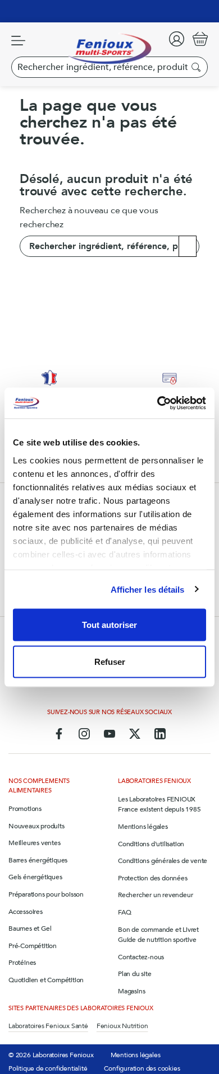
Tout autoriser (109, 625)
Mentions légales (143, 826)
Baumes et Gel (29, 928)
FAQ (124, 912)
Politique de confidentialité (47, 1068)
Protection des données (153, 878)
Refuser (109, 661)
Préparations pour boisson (46, 894)
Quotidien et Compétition (46, 979)
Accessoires (25, 911)
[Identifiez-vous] (176, 38)
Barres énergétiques (37, 860)
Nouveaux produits (36, 826)
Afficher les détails (148, 589)
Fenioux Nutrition (122, 1025)
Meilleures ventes (34, 842)
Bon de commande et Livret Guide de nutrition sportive (158, 935)
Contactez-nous (141, 957)
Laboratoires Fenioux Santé (48, 1025)
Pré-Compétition (32, 945)
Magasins (131, 991)
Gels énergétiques (35, 877)
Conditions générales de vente (162, 860)
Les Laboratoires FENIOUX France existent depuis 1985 (159, 804)
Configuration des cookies (142, 1068)
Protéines (22, 962)
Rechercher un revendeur (155, 894)
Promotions (25, 808)
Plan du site (135, 973)
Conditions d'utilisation (151, 843)
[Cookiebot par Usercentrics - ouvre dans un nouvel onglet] (157, 403)
